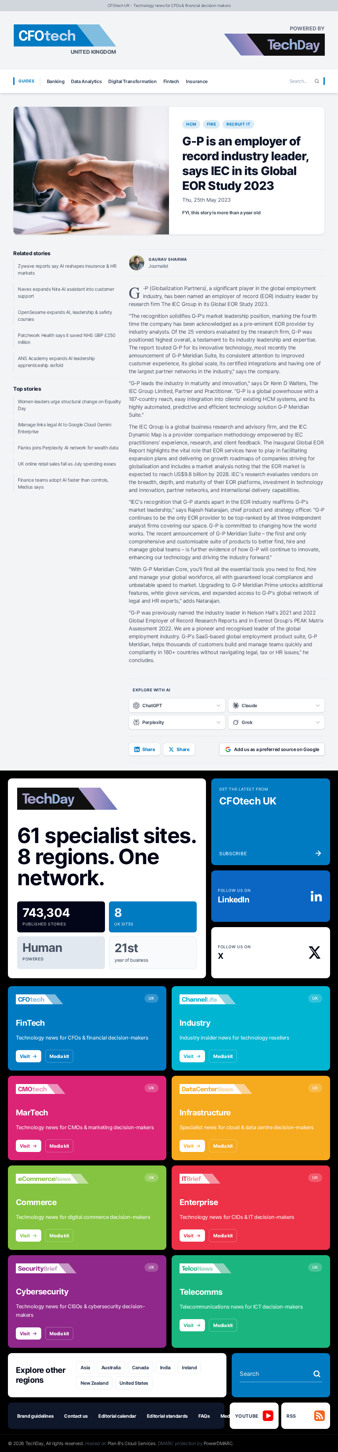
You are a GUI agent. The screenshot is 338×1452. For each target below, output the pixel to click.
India (165, 1367)
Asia (85, 1367)
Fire (211, 124)
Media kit (59, 1056)
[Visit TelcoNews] (216, 1268)
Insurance (197, 81)
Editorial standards (167, 1416)
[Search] (317, 81)
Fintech (171, 81)
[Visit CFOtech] (52, 999)
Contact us (76, 1416)
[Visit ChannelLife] (216, 999)
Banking (56, 81)
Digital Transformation (132, 81)
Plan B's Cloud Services (131, 1443)
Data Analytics (86, 81)
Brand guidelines (35, 1416)
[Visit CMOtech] (52, 1089)
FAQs (204, 1416)
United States (133, 1383)
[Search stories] (317, 1374)
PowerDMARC (218, 1443)
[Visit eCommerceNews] (52, 1178)
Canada (140, 1367)
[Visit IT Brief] (216, 1178)
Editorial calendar (117, 1416)
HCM (191, 124)
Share (148, 749)
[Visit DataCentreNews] (216, 1089)
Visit (24, 1056)
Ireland (189, 1367)
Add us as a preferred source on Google (276, 749)
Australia (111, 1367)
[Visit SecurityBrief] (52, 1268)
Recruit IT (238, 124)
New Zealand (94, 1383)
